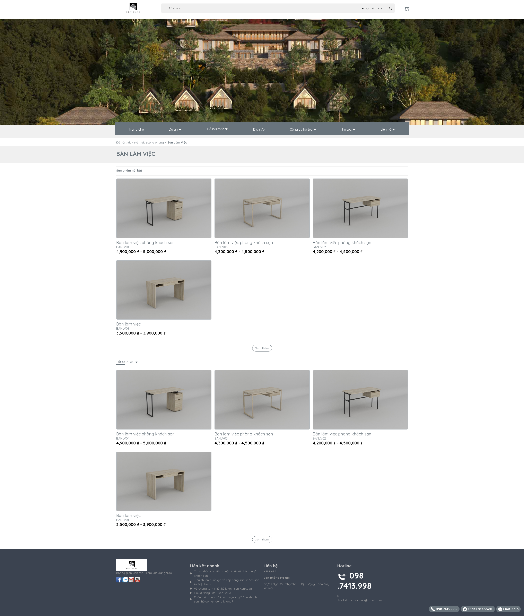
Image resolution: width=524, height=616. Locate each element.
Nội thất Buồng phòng (149, 142)
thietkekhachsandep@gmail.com (359, 600)
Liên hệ (386, 129)
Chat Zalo (510, 609)
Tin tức (347, 129)
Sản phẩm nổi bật (129, 170)
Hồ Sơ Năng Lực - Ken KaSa (212, 593)
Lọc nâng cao (374, 8)
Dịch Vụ (259, 129)
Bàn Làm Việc (177, 142)
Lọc (132, 362)
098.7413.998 (446, 609)
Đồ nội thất (216, 129)
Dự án (173, 129)
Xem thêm (262, 348)
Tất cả (120, 362)
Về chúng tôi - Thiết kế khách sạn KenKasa (223, 588)
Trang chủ (136, 129)
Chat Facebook (480, 609)
